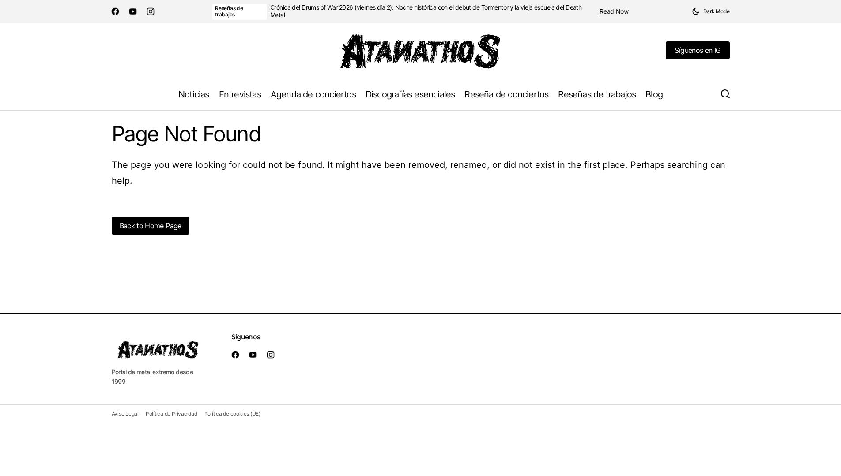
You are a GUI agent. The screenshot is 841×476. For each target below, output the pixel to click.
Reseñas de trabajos (229, 11)
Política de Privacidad (171, 413)
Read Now (614, 11)
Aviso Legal (125, 413)
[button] (711, 11)
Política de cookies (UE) (232, 413)
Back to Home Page (150, 225)
